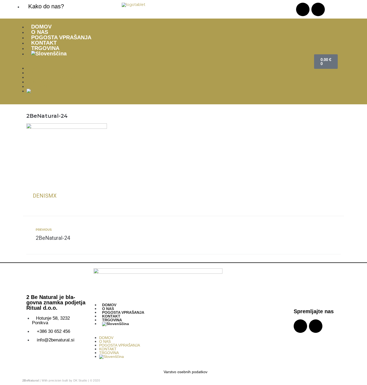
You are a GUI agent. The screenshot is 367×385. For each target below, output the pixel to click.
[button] (165, 64)
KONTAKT (44, 43)
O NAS (39, 32)
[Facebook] (318, 9)
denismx (45, 195)
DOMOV (41, 27)
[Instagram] (303, 9)
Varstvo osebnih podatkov (185, 372)
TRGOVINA (45, 48)
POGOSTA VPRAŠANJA (61, 37)
